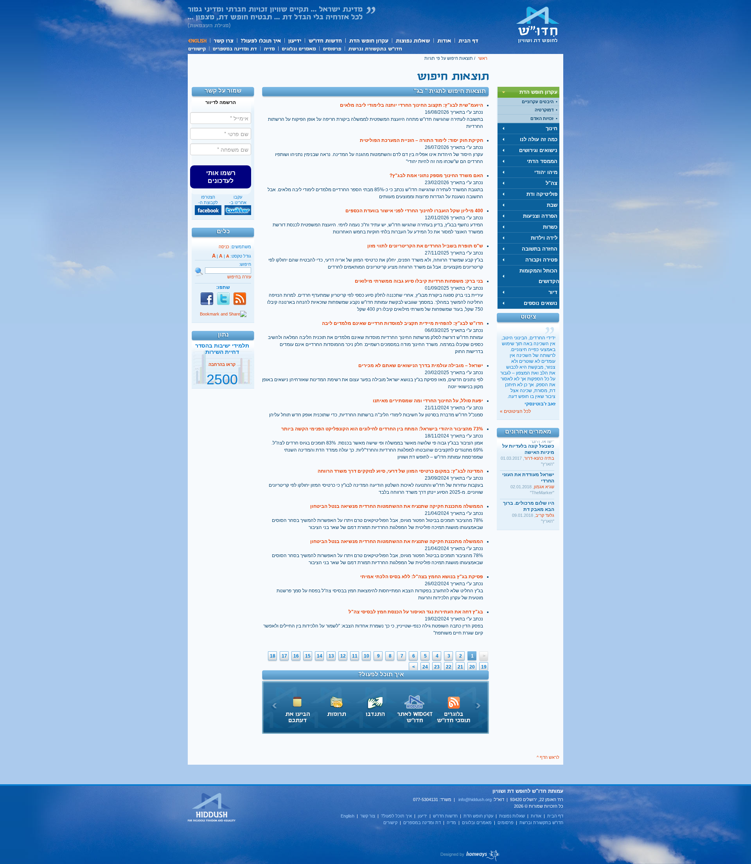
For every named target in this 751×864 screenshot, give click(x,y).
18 (272, 656)
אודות (444, 40)
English (199, 40)
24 (425, 667)
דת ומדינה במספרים (234, 48)
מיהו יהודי (545, 172)
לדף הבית (537, 24)
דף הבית (468, 40)
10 (366, 656)
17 (284, 656)
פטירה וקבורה (541, 260)
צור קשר (223, 40)
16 (296, 656)
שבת (552, 205)
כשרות (550, 227)
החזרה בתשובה (539, 249)
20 (472, 667)
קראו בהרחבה (221, 380)
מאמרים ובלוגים (298, 48)
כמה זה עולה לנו (538, 139)
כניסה (224, 246)
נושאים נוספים (540, 303)
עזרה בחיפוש (239, 276)
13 (331, 656)
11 (355, 656)
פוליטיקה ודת (541, 194)
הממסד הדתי (542, 161)
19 (484, 667)
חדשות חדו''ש (324, 40)
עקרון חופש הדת (368, 40)
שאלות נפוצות (412, 40)
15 (308, 656)
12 (343, 656)
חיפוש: (245, 264)
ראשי (482, 58)
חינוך (551, 128)
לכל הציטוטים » (515, 411)
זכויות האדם (541, 118)
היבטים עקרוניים (537, 101)
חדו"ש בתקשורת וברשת (375, 48)
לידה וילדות (544, 238)
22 (448, 667)
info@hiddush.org (475, 799)
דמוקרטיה (544, 110)
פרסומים (332, 48)
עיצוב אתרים (470, 855)
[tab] (528, 92)
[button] (220, 176)
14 (319, 656)
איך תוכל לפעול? (260, 40)
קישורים (198, 48)
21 (460, 667)
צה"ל (551, 183)
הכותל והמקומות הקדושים (539, 276)
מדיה (269, 48)
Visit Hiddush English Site (212, 807)
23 (437, 667)
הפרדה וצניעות (540, 216)
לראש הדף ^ (548, 757)
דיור (552, 292)
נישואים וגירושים (538, 150)
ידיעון (294, 40)
